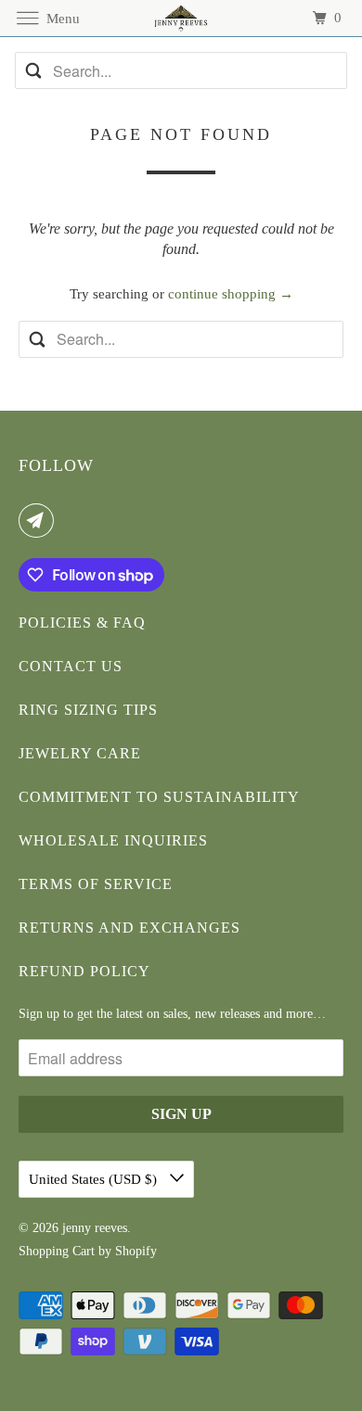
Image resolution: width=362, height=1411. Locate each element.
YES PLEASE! (271, 771)
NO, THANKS (272, 798)
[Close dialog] (351, 634)
